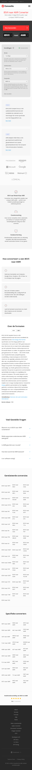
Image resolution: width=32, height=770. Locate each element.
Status (16, 719)
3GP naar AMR (6, 636)
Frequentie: (7, 78)
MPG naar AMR (6, 675)
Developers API (16, 737)
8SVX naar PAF (6, 569)
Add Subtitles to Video (13, 1)
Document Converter (16, 728)
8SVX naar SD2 (6, 600)
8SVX (14, 330)
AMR (19, 330)
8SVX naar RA (5, 530)
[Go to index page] (8, 5)
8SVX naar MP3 (6, 486)
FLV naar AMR (6, 662)
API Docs (16, 739)
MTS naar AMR (6, 681)
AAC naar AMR (16, 630)
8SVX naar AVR (16, 550)
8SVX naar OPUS (6, 505)
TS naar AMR (16, 675)
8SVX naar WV (6, 511)
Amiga (3, 385)
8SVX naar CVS (6, 556)
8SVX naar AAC (6, 492)
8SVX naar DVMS (6, 562)
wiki (6, 89)
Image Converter (16, 731)
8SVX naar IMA (16, 582)
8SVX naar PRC (6, 537)
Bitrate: (6, 53)
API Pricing (16, 744)
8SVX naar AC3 (6, 498)
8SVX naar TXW (6, 594)
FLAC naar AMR (6, 643)
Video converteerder (16, 723)
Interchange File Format (18, 339)
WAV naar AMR (6, 630)
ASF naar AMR (16, 649)
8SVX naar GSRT (6, 575)
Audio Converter (16, 726)
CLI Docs (16, 742)
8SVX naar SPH (6, 588)
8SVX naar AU (5, 543)
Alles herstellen (8, 94)
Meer (21, 1)
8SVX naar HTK (6, 582)
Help (16, 717)
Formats (16, 714)
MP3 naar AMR (6, 624)
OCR (16, 733)
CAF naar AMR (6, 668)
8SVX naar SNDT (6, 550)
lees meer (8, 121)
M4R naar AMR (6, 649)
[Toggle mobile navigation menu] (29, 6)
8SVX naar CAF (6, 524)
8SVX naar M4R (6, 518)
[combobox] (16, 56)
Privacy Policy (21, 759)
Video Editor (4, 1)
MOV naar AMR (6, 656)
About (16, 709)
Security (16, 712)
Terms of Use (11, 759)
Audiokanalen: (7, 65)
